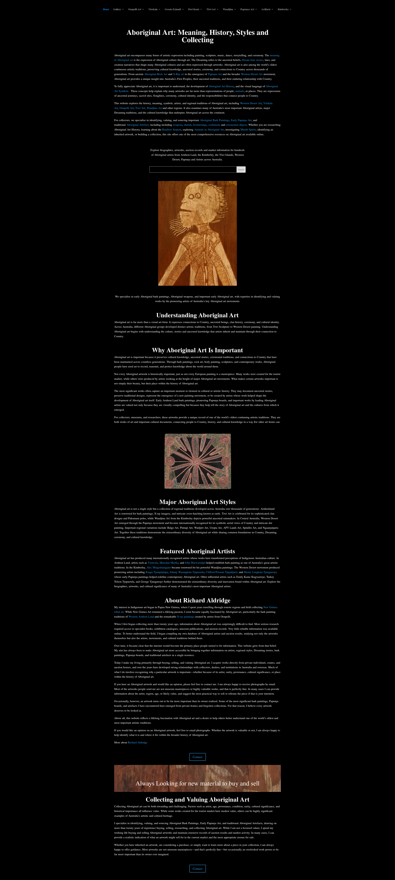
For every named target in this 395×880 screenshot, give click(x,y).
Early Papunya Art (241, 120)
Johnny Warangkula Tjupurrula (187, 572)
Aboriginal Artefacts (138, 124)
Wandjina (228, 9)
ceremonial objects (236, 124)
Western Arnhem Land (141, 616)
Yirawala (153, 562)
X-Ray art (178, 74)
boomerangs (200, 124)
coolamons (214, 124)
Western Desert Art (252, 74)
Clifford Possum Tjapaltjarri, (222, 572)
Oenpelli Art (134, 9)
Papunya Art (247, 9)
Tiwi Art (211, 9)
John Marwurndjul (195, 562)
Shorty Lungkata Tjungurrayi (260, 572)
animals (239, 91)
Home (106, 9)
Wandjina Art (155, 108)
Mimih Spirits (248, 129)
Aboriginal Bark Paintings (214, 120)
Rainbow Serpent (171, 129)
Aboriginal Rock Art (155, 74)
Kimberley (283, 9)
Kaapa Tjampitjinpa (157, 572)
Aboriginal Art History (221, 86)
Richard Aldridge (137, 742)
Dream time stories (252, 60)
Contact (197, 757)
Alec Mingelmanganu (159, 567)
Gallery (117, 9)
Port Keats (193, 9)
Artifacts (265, 9)
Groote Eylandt (173, 9)
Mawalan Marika (169, 562)
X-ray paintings (185, 616)
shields (188, 124)
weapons (177, 124)
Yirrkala (153, 9)
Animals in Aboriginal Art (209, 129)
